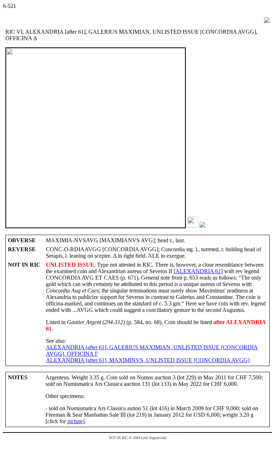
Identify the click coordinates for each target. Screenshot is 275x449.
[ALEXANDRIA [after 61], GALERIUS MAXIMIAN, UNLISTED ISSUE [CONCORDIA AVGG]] (192, 226)
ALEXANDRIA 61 (198, 271)
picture (75, 421)
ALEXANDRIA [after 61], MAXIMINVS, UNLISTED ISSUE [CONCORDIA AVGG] (148, 360)
